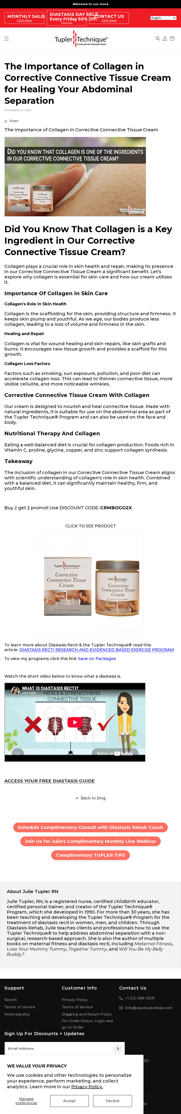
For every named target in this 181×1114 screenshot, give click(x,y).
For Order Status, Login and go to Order (87, 1024)
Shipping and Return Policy (87, 1014)
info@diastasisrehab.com (149, 1008)
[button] (158, 38)
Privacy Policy (74, 1000)
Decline (112, 1101)
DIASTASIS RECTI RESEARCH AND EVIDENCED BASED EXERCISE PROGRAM (96, 649)
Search (10, 1000)
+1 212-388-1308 (140, 998)
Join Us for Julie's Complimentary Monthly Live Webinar (90, 841)
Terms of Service (77, 1007)
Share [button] (13, 121)
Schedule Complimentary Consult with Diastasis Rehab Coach (90, 827)
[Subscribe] (117, 1049)
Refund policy (17, 1014)
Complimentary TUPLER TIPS (90, 855)
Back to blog (93, 798)
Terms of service (19, 1007)
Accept (69, 1101)
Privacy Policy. (87, 1086)
